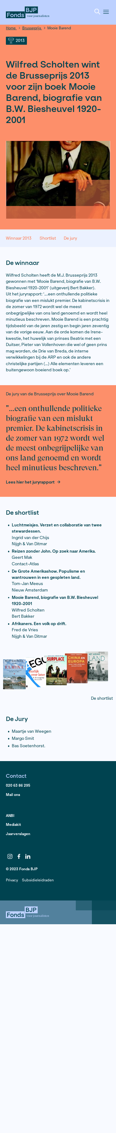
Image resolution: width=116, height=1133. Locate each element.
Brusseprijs (32, 28)
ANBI (10, 815)
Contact (16, 775)
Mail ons (13, 794)
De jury (70, 238)
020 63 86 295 (18, 785)
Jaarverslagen (18, 833)
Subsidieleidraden (38, 880)
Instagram (10, 856)
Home (11, 28)
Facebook (19, 856)
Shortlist (48, 238)
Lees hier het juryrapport (30, 482)
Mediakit (13, 824)
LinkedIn (28, 856)
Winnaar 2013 (19, 238)
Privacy (12, 880)
